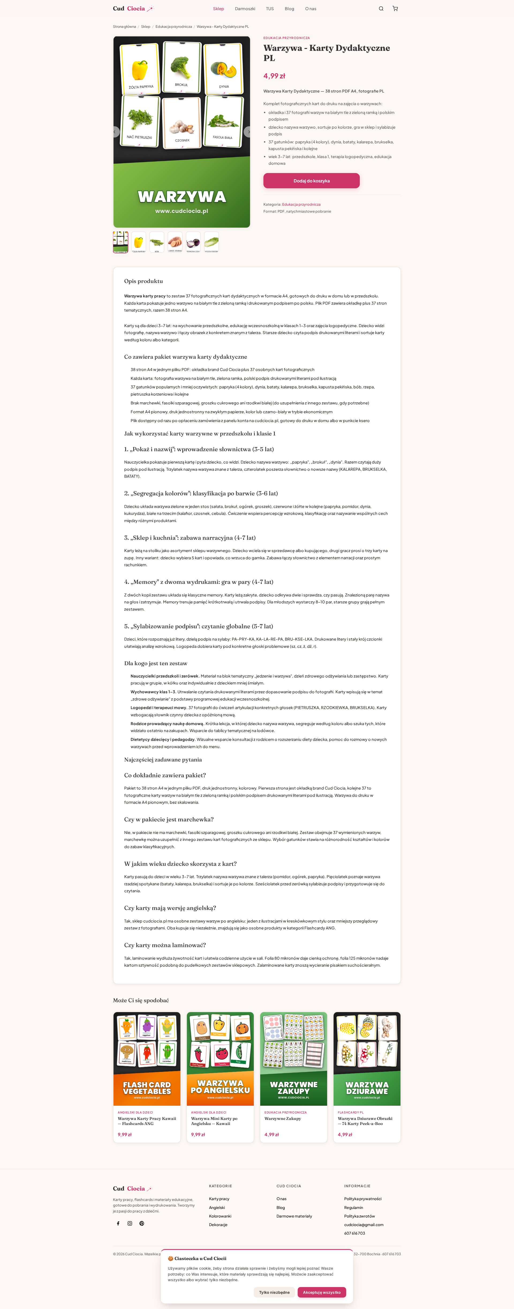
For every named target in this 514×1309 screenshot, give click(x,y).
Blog (289, 8)
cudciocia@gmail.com (364, 1224)
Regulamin (353, 1207)
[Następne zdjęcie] (249, 131)
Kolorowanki (220, 1216)
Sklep (218, 8)
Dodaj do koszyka (312, 180)
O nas (310, 8)
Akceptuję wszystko (322, 1292)
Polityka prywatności (362, 1198)
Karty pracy (219, 1198)
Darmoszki (245, 8)
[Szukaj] (381, 8)
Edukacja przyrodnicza (174, 26)
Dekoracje (218, 1224)
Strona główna (124, 26)
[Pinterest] (142, 1223)
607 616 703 (354, 1233)
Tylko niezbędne (274, 1292)
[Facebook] (118, 1223)
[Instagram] (130, 1223)
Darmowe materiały (294, 1216)
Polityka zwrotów (359, 1216)
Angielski (217, 1207)
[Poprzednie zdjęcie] (114, 131)
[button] (120, 242)
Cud (129, 8)
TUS (270, 8)
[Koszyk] (395, 8)
